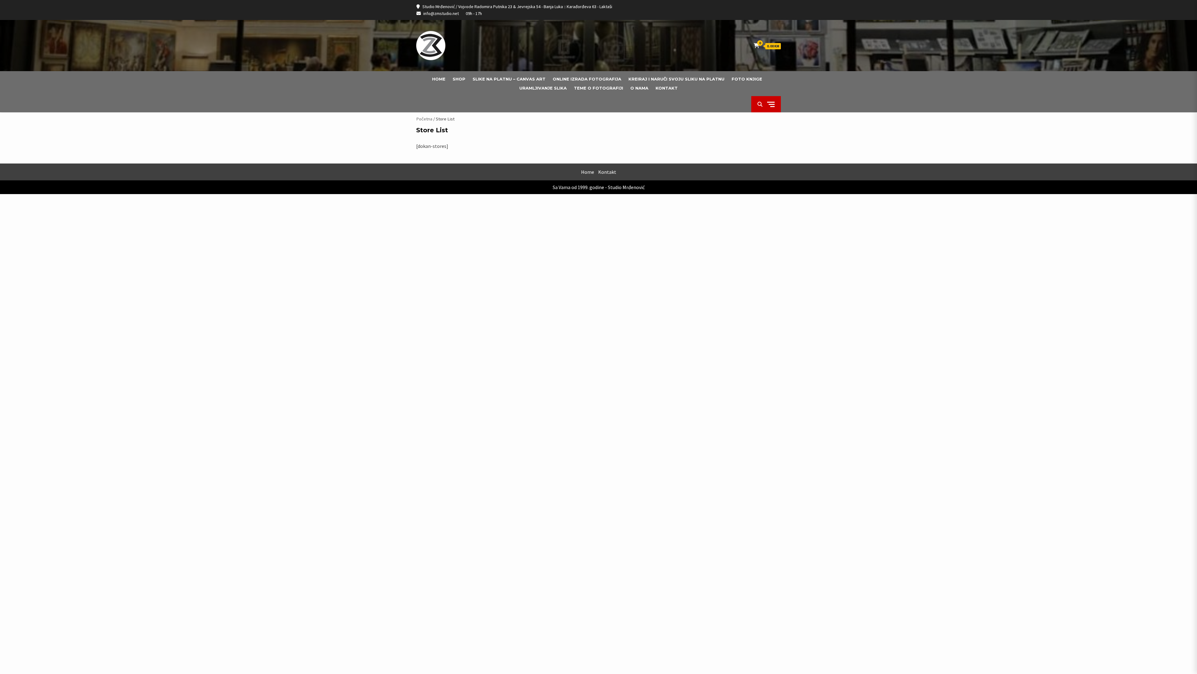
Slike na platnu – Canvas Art (509, 78)
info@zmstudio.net (441, 13)
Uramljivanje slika (543, 87)
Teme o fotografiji (598, 87)
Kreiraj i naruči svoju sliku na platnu (676, 78)
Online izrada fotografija (587, 78)
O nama (639, 87)
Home (438, 78)
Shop (459, 78)
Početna (424, 119)
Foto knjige (747, 78)
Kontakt (667, 87)
